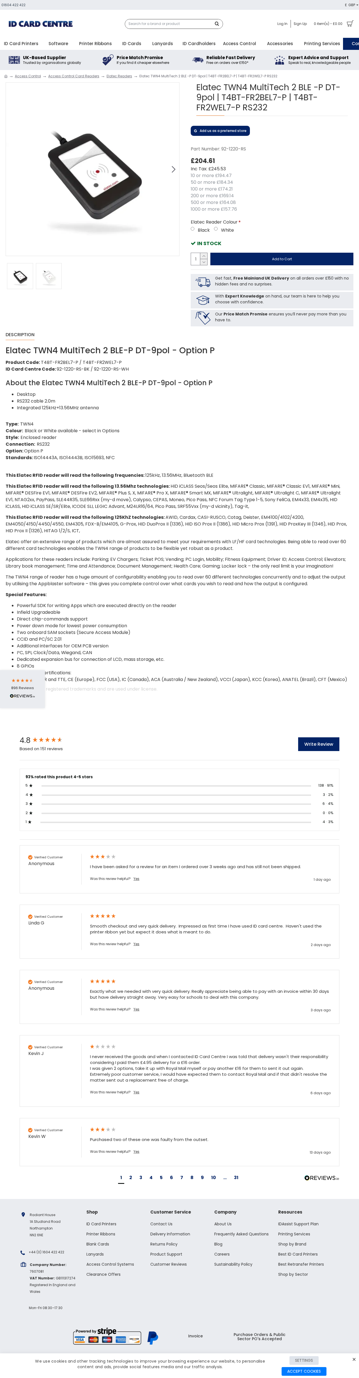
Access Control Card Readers (73, 76)
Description (20, 335)
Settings (304, 1360)
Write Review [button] (318, 744)
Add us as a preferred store (223, 130)
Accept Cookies (304, 1371)
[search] (218, 24)
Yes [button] (136, 879)
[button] (11, 169)
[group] (49, 740)
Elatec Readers (119, 76)
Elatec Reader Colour (214, 222)
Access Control (28, 76)
